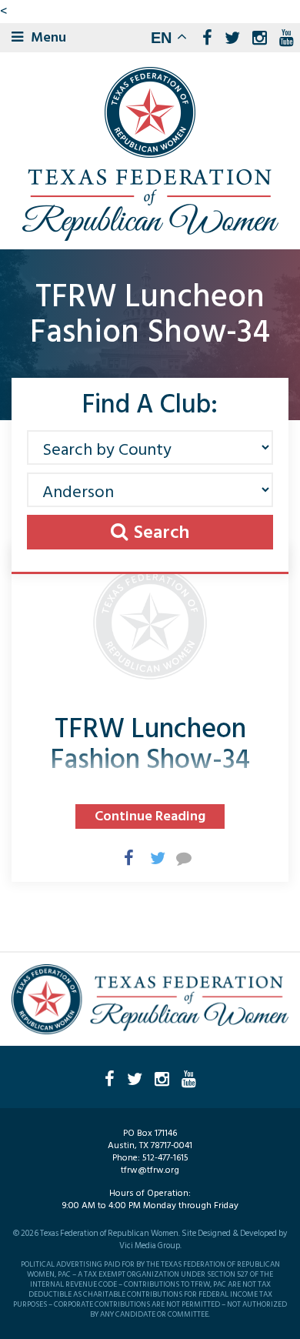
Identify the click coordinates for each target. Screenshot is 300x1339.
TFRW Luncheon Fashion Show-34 (150, 744)
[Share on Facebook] (124, 857)
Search (161, 532)
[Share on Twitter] (150, 857)
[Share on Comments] (176, 857)
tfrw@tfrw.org (150, 1170)
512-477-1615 (165, 1157)
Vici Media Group (149, 1246)
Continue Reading (150, 816)
